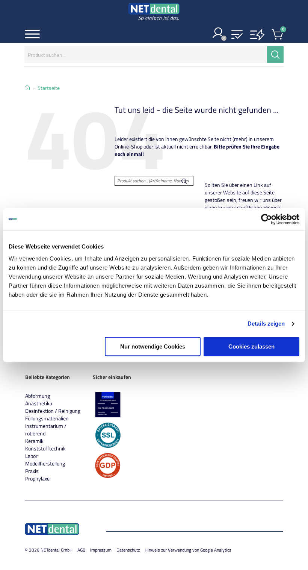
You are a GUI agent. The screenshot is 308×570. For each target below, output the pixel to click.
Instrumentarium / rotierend (45, 429)
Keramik (34, 441)
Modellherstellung (45, 463)
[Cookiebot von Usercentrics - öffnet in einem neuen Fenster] (266, 219)
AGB (81, 549)
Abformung (37, 396)
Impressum (101, 549)
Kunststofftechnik (45, 448)
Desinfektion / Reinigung (52, 411)
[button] (237, 35)
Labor (31, 456)
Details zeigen (266, 323)
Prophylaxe (37, 478)
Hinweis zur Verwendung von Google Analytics (188, 549)
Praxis (32, 471)
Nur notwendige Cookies (152, 346)
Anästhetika (38, 403)
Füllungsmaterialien (47, 418)
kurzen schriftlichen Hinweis (249, 207)
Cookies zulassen (251, 346)
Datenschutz (128, 549)
